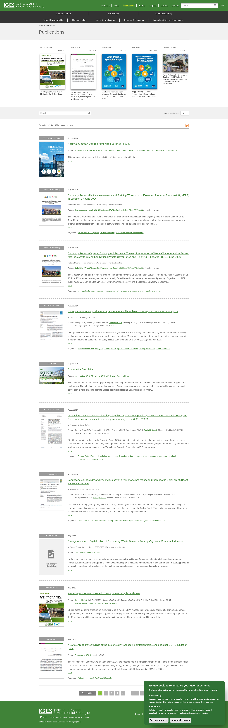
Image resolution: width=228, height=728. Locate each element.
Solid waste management (88, 233)
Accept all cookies (180, 720)
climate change (149, 456)
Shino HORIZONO (146, 150)
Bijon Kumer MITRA (120, 376)
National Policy (79, 20)
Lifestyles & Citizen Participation (168, 20)
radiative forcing (84, 459)
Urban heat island (85, 520)
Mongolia (99, 348)
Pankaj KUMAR (115, 323)
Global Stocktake (105, 678)
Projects (153, 6)
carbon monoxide (135, 456)
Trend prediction (163, 348)
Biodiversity (113, 14)
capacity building (115, 291)
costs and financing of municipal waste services (143, 291)
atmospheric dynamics (117, 456)
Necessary (156, 695)
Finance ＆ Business (134, 20)
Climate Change (63, 14)
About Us (105, 6)
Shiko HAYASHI (95, 150)
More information (211, 690)
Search (215, 4)
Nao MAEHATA (81, 150)
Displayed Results (171, 113)
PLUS (113, 348)
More (70, 161)
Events (142, 6)
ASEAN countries (85, 678)
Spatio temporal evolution (127, 348)
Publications (129, 6)
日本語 (221, 5)
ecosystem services (86, 348)
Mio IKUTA (172, 150)
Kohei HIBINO (121, 150)
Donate (175, 6)
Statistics (155, 706)
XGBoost (118, 520)
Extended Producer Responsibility (130, 233)
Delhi (164, 520)
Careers (164, 6)
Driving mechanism (147, 348)
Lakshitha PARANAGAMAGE (131, 210)
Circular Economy (163, 14)
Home (41, 26)
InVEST (107, 348)
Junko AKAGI (108, 150)
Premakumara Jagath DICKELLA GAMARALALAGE (96, 210)
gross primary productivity (167, 456)
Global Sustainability (53, 20)
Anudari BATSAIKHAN (84, 376)
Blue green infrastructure (150, 520)
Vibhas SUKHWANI (103, 376)
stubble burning (98, 459)
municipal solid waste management (92, 291)
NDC (95, 678)
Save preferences (158, 720)
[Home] (31, 6)
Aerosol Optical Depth (87, 456)
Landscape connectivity (103, 520)
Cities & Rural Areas (105, 20)
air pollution (102, 456)
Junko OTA (133, 150)
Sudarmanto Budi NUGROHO (87, 552)
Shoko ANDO (161, 150)
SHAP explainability (131, 520)
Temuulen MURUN (83, 655)
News (116, 6)
